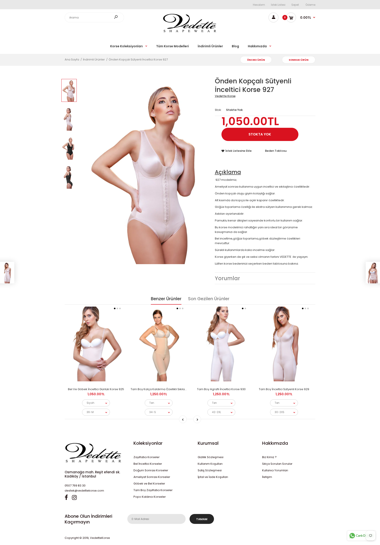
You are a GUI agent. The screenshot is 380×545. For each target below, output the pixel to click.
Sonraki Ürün (299, 60)
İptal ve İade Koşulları (213, 477)
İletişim (267, 477)
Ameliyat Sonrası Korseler (151, 477)
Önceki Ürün (256, 60)
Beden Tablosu (276, 151)
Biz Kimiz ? (269, 457)
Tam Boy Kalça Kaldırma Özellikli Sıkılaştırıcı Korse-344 (169, 389)
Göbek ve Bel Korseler (149, 483)
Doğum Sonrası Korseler (150, 470)
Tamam (201, 519)
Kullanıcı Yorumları (275, 470)
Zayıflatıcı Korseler (146, 457)
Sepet (295, 5)
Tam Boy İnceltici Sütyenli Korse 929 (284, 389)
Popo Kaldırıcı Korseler (149, 497)
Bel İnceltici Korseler (147, 464)
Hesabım (259, 5)
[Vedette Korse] (190, 32)
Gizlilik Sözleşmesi (210, 457)
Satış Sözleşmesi (210, 470)
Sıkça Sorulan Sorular (277, 464)
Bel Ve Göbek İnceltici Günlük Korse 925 (96, 389)
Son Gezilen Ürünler (208, 299)
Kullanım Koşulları (210, 464)
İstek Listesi (278, 5)
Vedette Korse (225, 96)
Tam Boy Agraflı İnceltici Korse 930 (221, 389)
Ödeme (310, 5)
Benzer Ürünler (166, 299)
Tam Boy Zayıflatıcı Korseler (153, 490)
